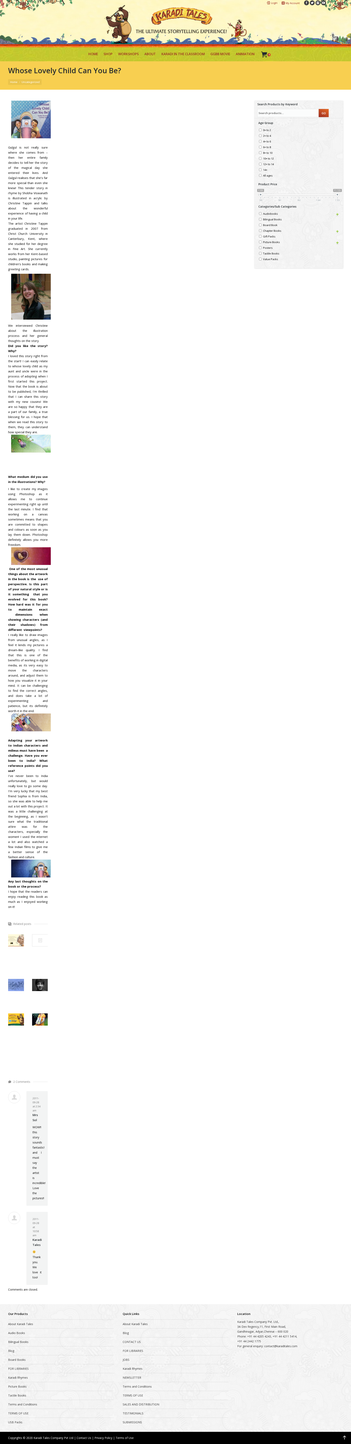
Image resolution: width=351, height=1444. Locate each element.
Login (274, 3)
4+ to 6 (267, 141)
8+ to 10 (267, 153)
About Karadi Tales (20, 1324)
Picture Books (271, 242)
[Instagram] (317, 2)
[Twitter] (312, 2)
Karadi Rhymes (18, 1377)
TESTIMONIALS (133, 1413)
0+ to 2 (267, 130)
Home (13, 82)
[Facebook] (306, 2)
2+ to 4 (267, 136)
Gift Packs (269, 236)
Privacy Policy (103, 1438)
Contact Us (84, 1438)
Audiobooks (270, 214)
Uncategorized (31, 82)
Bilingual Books (272, 219)
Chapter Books (272, 231)
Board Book (270, 225)
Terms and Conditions (22, 1404)
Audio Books (16, 1333)
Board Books (17, 1360)
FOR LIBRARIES (18, 1369)
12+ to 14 (268, 164)
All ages (268, 175)
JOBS (126, 1360)
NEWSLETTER (132, 1377)
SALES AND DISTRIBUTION (141, 1404)
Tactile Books (271, 253)
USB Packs (15, 1422)
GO (324, 113)
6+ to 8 (267, 147)
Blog (11, 1351)
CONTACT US (132, 1342)
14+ (265, 170)
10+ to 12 (268, 158)
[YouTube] (323, 2)
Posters (268, 248)
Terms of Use (125, 1438)
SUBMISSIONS (132, 1422)
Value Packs (270, 259)
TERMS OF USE (18, 1413)
